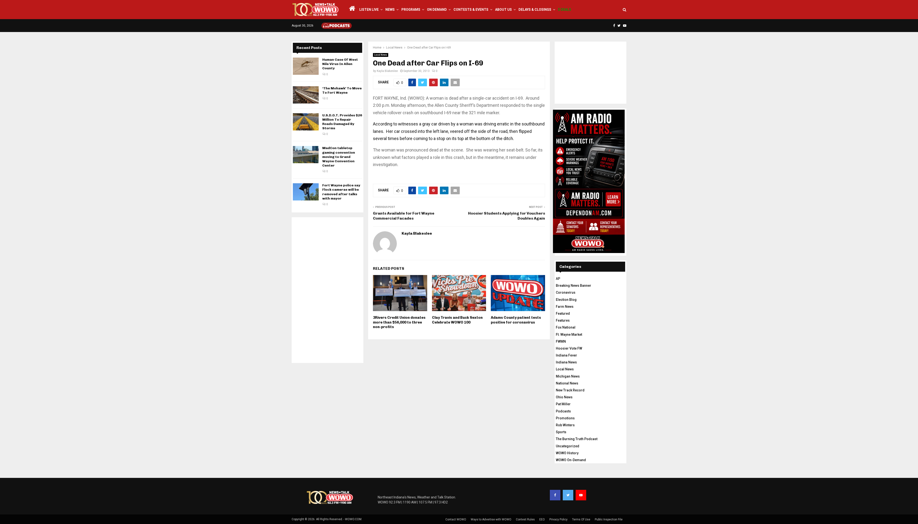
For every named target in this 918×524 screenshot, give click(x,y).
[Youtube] (581, 495)
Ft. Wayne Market (569, 334)
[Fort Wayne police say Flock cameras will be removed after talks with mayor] (306, 191)
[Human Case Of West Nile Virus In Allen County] (306, 66)
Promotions (565, 418)
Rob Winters (565, 425)
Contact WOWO (455, 519)
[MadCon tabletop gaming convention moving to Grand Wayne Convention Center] (306, 154)
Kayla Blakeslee (387, 71)
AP (558, 279)
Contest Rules (525, 519)
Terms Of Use (581, 519)
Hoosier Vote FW (569, 348)
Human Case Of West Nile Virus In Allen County (340, 64)
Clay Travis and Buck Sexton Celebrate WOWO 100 (457, 319)
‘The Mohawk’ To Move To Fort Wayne (342, 90)
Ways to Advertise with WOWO (491, 519)
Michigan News (568, 376)
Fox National (565, 327)
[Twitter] (568, 495)
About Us (503, 9)
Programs (410, 9)
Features (563, 320)
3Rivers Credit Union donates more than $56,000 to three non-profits (399, 322)
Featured (563, 313)
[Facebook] (555, 495)
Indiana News (566, 362)
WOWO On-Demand (571, 460)
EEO (542, 519)
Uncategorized (567, 446)
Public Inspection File (609, 519)
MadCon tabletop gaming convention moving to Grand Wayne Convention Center (338, 156)
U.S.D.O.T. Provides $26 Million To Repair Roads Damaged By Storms (342, 121)
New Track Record (570, 390)
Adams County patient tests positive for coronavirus (516, 319)
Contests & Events (471, 9)
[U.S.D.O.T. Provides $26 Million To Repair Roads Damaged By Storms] (306, 121)
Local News (380, 55)
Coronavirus (565, 292)
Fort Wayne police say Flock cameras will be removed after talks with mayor (341, 191)
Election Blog (566, 300)
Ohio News (564, 397)
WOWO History (567, 453)
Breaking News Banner (573, 285)
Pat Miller (563, 404)
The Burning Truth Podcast (576, 439)
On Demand (437, 9)
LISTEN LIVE (369, 9)
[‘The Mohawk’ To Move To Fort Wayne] (306, 94)
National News (567, 383)
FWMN (561, 341)
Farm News (565, 306)
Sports (561, 432)
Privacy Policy (558, 519)
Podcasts (563, 411)
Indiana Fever (566, 355)
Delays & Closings (535, 9)
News (390, 9)
